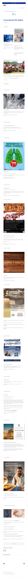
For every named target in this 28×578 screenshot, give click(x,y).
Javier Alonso (10, 547)
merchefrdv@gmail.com (15, 410)
